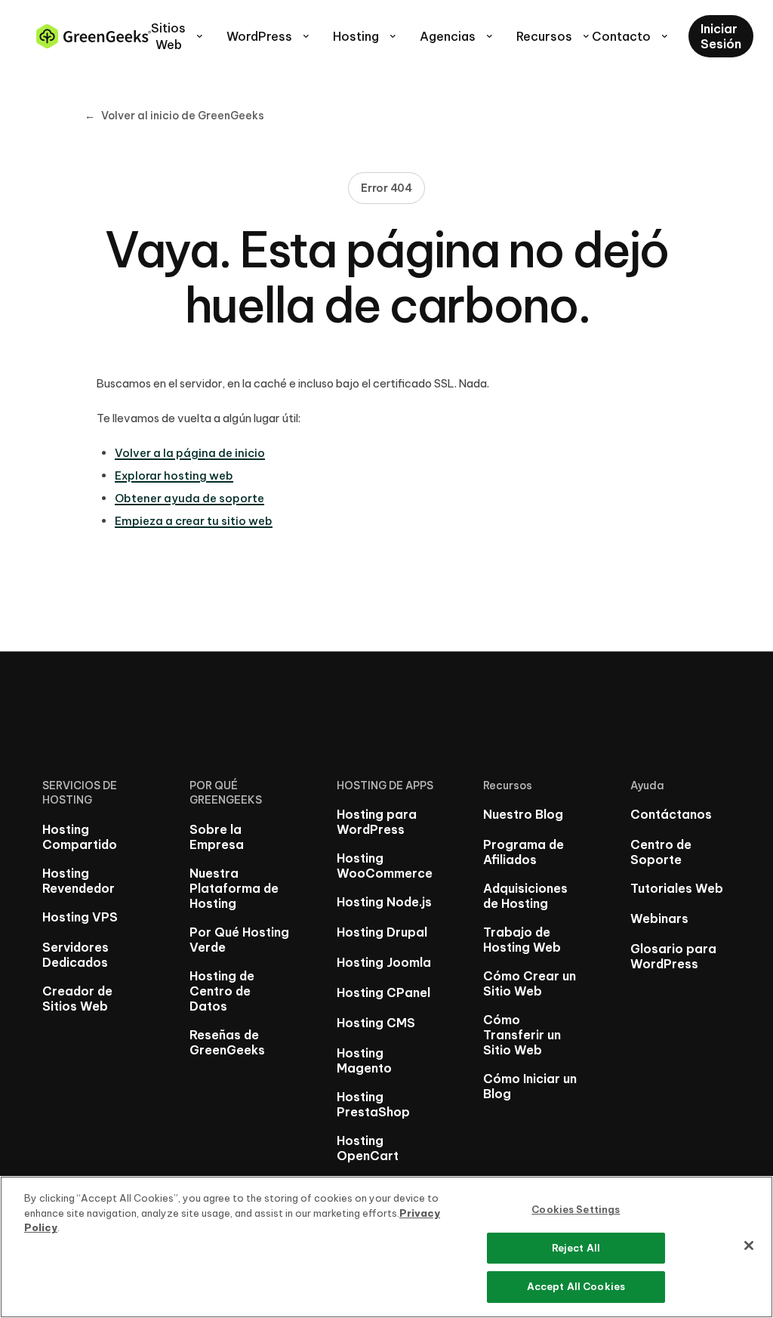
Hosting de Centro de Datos (221, 991)
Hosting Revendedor (78, 881)
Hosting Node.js (384, 901)
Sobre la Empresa (216, 837)
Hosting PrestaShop (373, 1104)
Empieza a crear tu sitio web (194, 521)
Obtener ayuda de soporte (189, 498)
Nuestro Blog (523, 814)
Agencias (457, 36)
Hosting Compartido (79, 837)
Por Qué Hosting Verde (239, 939)
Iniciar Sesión (721, 36)
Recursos (554, 36)
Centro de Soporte (660, 852)
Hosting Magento (364, 1060)
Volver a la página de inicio (190, 453)
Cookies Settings (575, 1209)
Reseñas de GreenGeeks (227, 1042)
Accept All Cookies (576, 1286)
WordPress (269, 36)
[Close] (748, 1245)
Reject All (576, 1248)
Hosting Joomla (384, 962)
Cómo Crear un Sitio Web (529, 983)
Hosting (366, 36)
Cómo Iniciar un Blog (530, 1086)
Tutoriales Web (676, 888)
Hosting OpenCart (368, 1148)
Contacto (631, 36)
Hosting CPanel (383, 992)
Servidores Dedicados (75, 955)
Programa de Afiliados (523, 852)
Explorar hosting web (174, 475)
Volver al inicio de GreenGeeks (174, 115)
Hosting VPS (80, 916)
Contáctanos (671, 814)
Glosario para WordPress (673, 956)
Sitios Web (178, 36)
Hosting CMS (376, 1022)
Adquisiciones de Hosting (525, 896)
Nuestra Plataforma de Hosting (234, 888)
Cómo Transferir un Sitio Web (522, 1034)
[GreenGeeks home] (93, 36)
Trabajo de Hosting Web (522, 939)
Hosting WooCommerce (385, 865)
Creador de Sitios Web (77, 998)
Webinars (659, 918)
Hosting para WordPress (377, 822)
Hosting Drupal (382, 932)
